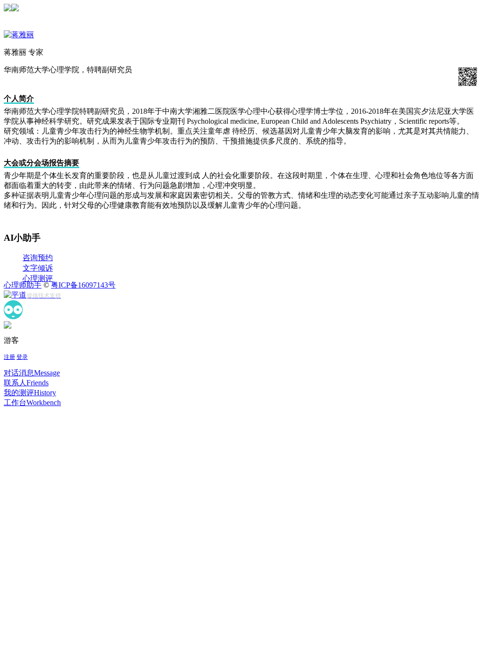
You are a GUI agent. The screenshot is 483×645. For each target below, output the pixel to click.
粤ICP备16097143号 (83, 285)
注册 (9, 357)
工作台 (32, 403)
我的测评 (30, 393)
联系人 (26, 383)
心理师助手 (23, 285)
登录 (22, 357)
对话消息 (32, 373)
